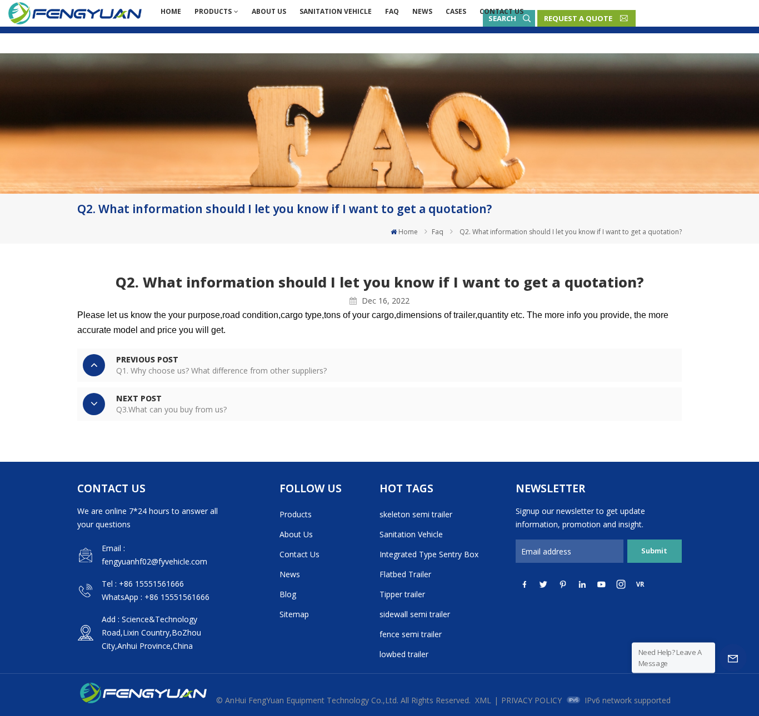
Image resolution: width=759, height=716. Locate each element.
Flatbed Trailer (405, 574)
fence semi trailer (410, 634)
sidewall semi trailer (414, 614)
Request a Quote (578, 18)
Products (213, 11)
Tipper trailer (402, 594)
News (422, 11)
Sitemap (294, 614)
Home (171, 11)
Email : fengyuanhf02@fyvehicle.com (154, 555)
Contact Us (501, 11)
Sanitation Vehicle (335, 11)
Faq (392, 11)
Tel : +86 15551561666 (143, 583)
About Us (269, 11)
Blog (287, 594)
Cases (456, 11)
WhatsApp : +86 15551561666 (155, 597)
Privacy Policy (531, 700)
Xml (483, 700)
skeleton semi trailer (415, 514)
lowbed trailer (403, 654)
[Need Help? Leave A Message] (733, 658)
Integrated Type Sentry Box (428, 554)
